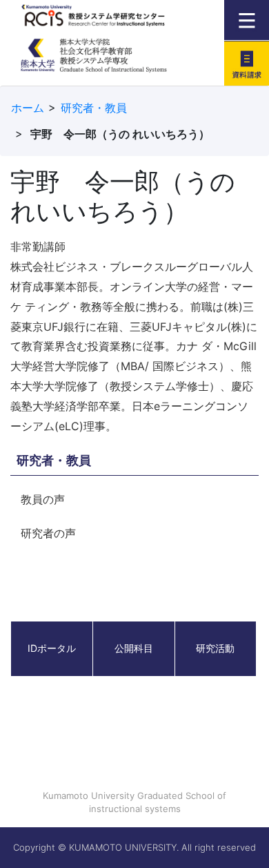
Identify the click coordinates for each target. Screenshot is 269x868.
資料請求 (246, 63)
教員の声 (43, 499)
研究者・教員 (94, 108)
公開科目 (133, 648)
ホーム (27, 108)
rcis (112, 19)
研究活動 (215, 648)
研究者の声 (48, 533)
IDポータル (52, 648)
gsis (112, 62)
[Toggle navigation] (246, 20)
